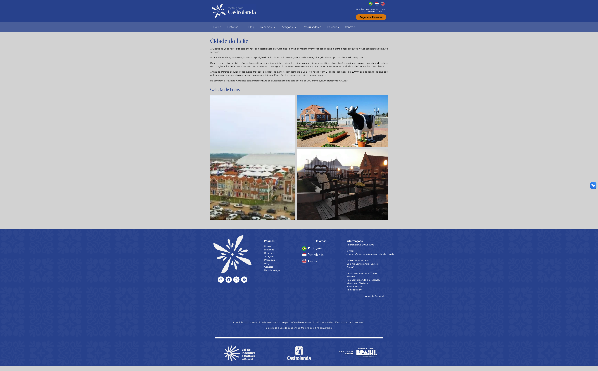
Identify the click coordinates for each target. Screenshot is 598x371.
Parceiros (333, 27)
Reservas (266, 27)
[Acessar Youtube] (244, 279)
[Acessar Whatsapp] (236, 279)
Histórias (232, 27)
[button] (252, 157)
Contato (350, 27)
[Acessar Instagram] (221, 279)
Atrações (287, 27)
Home (217, 27)
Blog (251, 27)
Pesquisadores (312, 27)
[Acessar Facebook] (228, 279)
